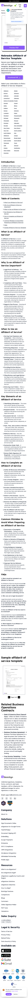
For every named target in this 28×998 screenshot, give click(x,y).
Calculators (5, 911)
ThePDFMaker (5, 830)
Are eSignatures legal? (8, 873)
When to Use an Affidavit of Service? (14, 209)
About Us (4, 814)
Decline (16, 994)
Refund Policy (5, 938)
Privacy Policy (5, 935)
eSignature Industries (8, 885)
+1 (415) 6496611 (6, 920)
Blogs (3, 898)
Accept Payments (7, 840)
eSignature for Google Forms (10, 826)
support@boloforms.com (13, 795)
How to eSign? (6, 888)
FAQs (5, 225)
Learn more (15, 991)
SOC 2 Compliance (7, 846)
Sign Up (20, 5)
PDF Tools (4, 908)
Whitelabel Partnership (8, 856)
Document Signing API (8, 833)
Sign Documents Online (8, 823)
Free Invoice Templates (12, 756)
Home (3, 10)
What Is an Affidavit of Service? (13, 202)
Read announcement (16, 21)
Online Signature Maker (8, 904)
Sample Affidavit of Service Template (15, 227)
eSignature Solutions (8, 881)
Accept (9, 994)
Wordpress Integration (8, 853)
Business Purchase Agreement (14, 732)
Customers (4, 901)
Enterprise (4, 843)
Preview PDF (14, 48)
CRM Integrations (7, 850)
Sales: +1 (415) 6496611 (14, 1)
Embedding (4, 836)
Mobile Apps (5, 860)
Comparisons (5, 895)
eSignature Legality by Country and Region (12, 877)
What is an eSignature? (8, 869)
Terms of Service (6, 931)
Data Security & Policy (8, 941)
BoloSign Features (7, 891)
